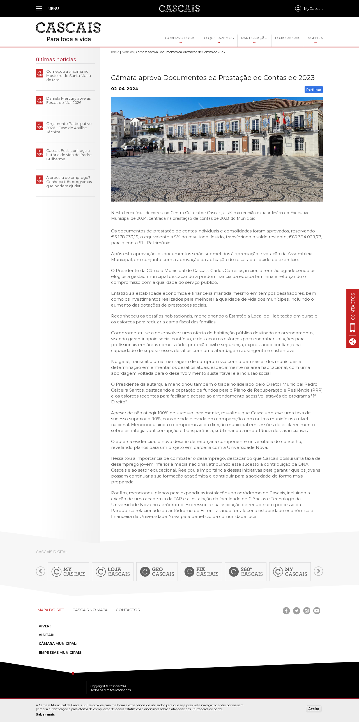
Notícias (128, 52)
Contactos (128, 609)
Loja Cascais (287, 38)
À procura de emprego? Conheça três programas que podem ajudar (69, 181)
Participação (254, 38)
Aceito (313, 709)
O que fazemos (219, 38)
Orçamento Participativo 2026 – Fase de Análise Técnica (69, 127)
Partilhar (313, 90)
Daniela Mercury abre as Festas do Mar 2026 (68, 100)
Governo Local (180, 38)
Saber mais (45, 714)
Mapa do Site (51, 609)
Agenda (315, 38)
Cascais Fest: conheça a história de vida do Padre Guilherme (69, 154)
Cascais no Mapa (89, 609)
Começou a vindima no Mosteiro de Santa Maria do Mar (68, 75)
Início (115, 52)
